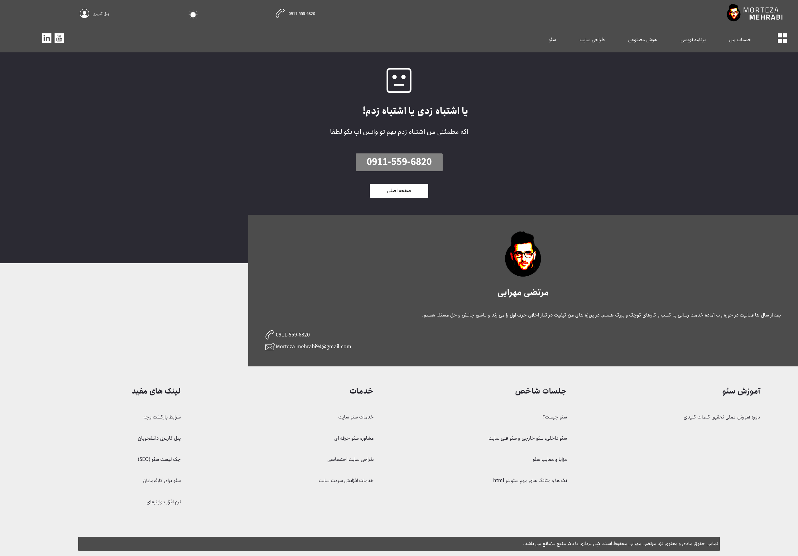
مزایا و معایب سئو (550, 459)
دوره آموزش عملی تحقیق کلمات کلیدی (722, 417)
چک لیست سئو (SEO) (159, 459)
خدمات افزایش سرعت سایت (346, 481)
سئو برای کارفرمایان (162, 481)
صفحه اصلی (399, 191)
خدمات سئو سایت (356, 417)
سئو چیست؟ (554, 417)
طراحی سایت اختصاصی (350, 459)
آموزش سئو (741, 391)
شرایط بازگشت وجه (162, 417)
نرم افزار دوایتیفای (164, 502)
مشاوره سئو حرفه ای (354, 438)
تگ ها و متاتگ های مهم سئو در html (530, 481)
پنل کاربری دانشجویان (159, 438)
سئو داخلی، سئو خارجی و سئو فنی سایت (527, 438)
